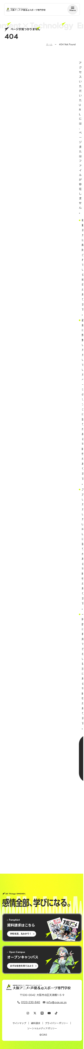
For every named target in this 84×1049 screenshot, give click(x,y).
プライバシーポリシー (56, 1023)
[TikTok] (56, 1013)
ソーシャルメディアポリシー (42, 1028)
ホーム (49, 44)
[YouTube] (49, 1013)
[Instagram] (28, 1013)
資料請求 (35, 1023)
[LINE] (42, 1013)
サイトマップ (19, 1023)
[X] (35, 1013)
